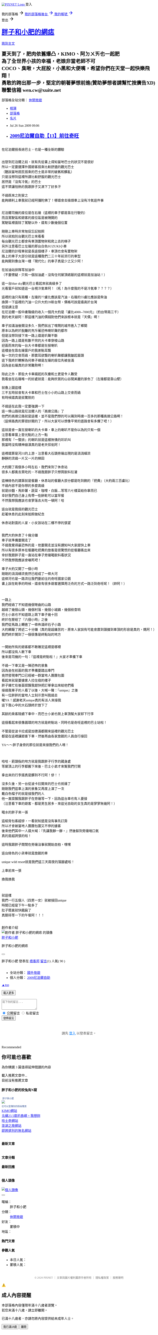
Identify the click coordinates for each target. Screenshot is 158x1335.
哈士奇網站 (10, 1120)
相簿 (13, 108)
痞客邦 (35, 961)
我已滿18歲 (10, 1326)
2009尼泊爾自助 (38, 977)
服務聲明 (118, 1277)
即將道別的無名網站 (16, 1130)
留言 (43, 961)
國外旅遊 (33, 972)
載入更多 (8, 993)
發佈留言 (8, 1018)
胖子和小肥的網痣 (28, 32)
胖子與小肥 (8, 1098)
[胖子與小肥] (3, 1102)
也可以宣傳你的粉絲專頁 (14, 1106)
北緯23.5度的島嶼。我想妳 (21, 1116)
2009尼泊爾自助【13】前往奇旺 (44, 136)
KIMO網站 (9, 1111)
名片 (13, 118)
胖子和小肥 (10, 937)
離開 (23, 1326)
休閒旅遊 (35, 100)
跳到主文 (8, 43)
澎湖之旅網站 (11, 1125)
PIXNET (48, 1277)
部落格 (15, 113)
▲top (5, 985)
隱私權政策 (102, 1277)
